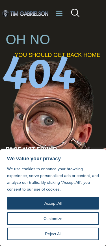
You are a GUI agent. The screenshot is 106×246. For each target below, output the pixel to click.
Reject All (53, 234)
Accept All (53, 203)
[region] (53, 197)
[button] (59, 13)
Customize (53, 218)
